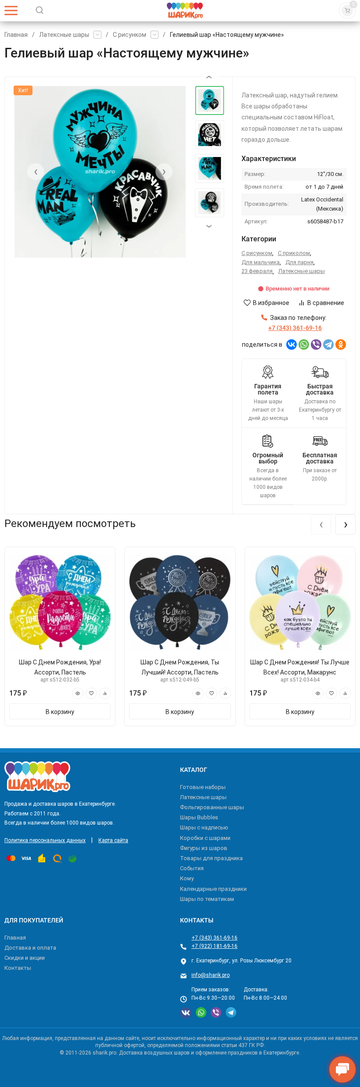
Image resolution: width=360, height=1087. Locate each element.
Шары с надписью (204, 827)
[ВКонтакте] (291, 344)
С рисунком (129, 35)
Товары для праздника (211, 858)
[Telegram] (328, 344)
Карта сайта (113, 840)
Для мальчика (260, 262)
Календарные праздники (213, 889)
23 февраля (257, 271)
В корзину (60, 711)
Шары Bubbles (199, 817)
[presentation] (35, 171)
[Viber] (316, 344)
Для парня (299, 262)
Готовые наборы (203, 787)
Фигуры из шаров (203, 848)
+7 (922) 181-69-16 (214, 946)
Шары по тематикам (207, 899)
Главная (16, 35)
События (192, 868)
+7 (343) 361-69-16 (214, 938)
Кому (187, 878)
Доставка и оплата (30, 947)
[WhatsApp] (304, 344)
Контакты (17, 968)
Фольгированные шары (212, 807)
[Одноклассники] (340, 344)
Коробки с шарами (205, 838)
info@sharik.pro (210, 975)
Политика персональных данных (45, 840)
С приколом (294, 253)
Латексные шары (64, 35)
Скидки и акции (24, 957)
